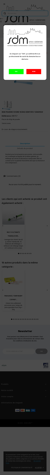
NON (33, 71)
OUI (16, 71)
